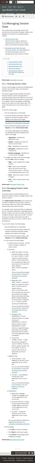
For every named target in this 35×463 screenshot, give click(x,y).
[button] (7, 2)
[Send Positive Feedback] (32, 453)
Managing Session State (17, 184)
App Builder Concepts (16, 80)
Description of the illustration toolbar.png (17, 123)
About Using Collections (15, 68)
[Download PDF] (19, 16)
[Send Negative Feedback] (29, 453)
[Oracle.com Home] (3, 2)
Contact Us (18, 458)
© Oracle (4, 458)
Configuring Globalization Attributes (18, 424)
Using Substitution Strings (15, 70)
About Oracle (11, 458)
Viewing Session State (11, 39)
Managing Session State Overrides (15, 48)
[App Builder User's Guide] (16, 16)
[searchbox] (25, 2)
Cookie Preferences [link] (21, 460)
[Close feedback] (12, 453)
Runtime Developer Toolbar (15, 61)
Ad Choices (30, 460)
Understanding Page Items (15, 64)
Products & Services (28, 458)
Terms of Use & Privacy (9, 460)
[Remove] (16, 2)
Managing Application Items (16, 66)
